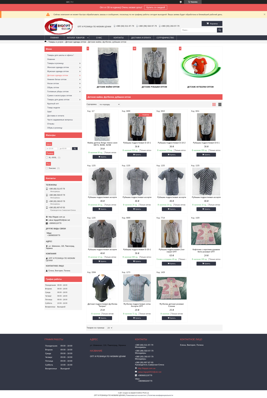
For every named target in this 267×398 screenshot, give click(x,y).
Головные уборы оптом (58, 91)
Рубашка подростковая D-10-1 (137, 143)
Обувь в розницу (54, 128)
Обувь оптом (53, 87)
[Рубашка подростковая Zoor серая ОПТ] (172, 234)
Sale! (49, 111)
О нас (99, 38)
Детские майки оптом (108, 87)
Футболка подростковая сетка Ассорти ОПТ (137, 305)
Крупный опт (53, 103)
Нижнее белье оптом (56, 79)
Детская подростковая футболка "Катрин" (102, 305)
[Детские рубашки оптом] (154, 65)
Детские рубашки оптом (154, 87)
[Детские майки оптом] (108, 65)
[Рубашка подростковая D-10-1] (137, 234)
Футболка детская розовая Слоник (172, 305)
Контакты (119, 38)
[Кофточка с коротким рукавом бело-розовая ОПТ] (206, 234)
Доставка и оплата (141, 38)
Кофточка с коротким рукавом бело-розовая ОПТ (206, 250)
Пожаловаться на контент (136, 395)
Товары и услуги (55, 42)
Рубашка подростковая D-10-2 (172, 143)
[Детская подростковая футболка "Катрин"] (102, 288)
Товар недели (53, 107)
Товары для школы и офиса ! (60, 55)
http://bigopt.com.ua (57, 217)
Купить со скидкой (155, 7)
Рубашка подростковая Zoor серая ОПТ (172, 250)
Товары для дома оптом (58, 99)
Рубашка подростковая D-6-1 (206, 143)
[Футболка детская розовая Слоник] (172, 288)
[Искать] (219, 30)
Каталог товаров (76, 38)
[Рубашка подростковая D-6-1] (206, 127)
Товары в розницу (55, 63)
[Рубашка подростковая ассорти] (102, 181)
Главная (54, 38)
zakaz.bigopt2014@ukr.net (59, 220)
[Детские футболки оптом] (200, 65)
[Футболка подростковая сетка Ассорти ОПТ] (137, 288)
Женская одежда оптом (58, 67)
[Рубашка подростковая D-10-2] (172, 127)
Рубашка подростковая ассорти (102, 197)
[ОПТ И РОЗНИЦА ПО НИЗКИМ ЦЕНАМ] (59, 34)
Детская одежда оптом (75, 42)
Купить (103, 157)
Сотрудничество (165, 38)
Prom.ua (146, 393)
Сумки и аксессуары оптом (59, 95)
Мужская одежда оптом (58, 71)
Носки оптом (53, 83)
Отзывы (50, 124)
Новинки (51, 59)
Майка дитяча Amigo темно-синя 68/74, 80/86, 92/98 (102, 144)
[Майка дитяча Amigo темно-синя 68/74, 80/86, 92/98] (102, 127)
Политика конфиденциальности (160, 395)
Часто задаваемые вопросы (60, 120)
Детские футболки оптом (200, 87)
